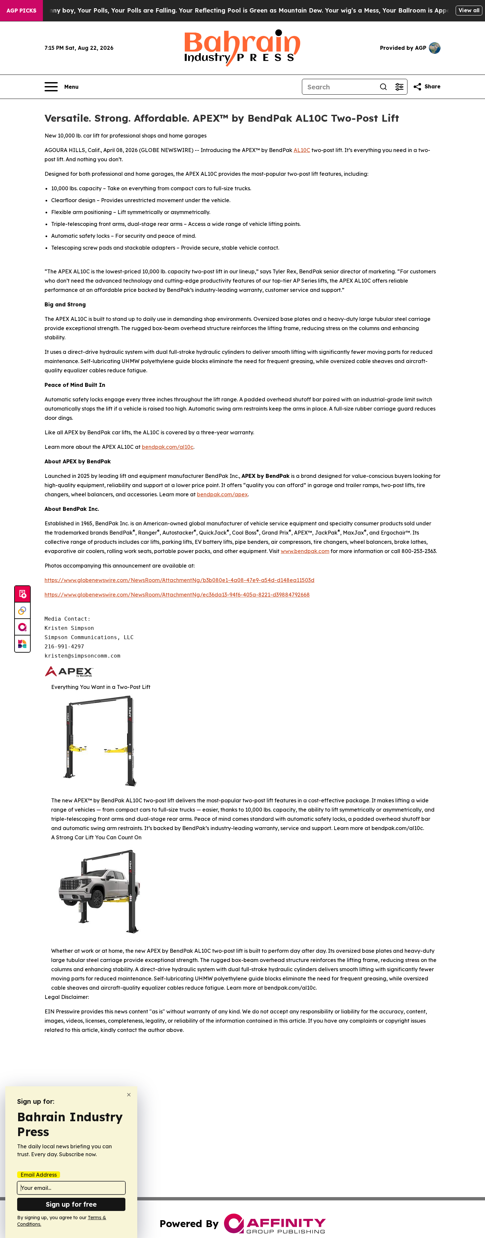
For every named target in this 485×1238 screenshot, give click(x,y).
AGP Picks (21, 10)
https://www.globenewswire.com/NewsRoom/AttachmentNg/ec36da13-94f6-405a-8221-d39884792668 (177, 594)
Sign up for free (71, 1204)
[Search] (383, 86)
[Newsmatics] (22, 643)
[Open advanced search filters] (399, 86)
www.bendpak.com (305, 551)
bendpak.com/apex (222, 494)
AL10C (302, 150)
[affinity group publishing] (22, 627)
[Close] (129, 1095)
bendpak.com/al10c (167, 447)
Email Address (38, 1174)
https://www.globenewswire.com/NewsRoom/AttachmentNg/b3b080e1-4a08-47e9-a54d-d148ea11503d (179, 580)
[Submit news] (22, 594)
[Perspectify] (22, 611)
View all (469, 10)
